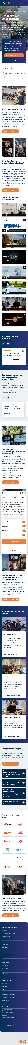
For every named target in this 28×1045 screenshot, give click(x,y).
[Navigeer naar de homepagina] (7, 3)
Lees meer (16, 359)
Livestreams (5, 947)
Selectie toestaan (14, 546)
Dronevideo (5, 941)
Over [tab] (23, 497)
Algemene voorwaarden (8, 997)
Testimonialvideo (6, 936)
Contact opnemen (9, 763)
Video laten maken (11, 11)
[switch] (24, 526)
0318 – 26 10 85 (8, 1010)
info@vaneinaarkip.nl (9, 1012)
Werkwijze (4, 992)
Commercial (5, 965)
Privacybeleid (5, 1000)
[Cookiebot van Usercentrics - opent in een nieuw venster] (20, 493)
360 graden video (6, 974)
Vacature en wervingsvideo (9, 933)
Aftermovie (5, 968)
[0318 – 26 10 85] (24, 1041)
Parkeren (4, 1021)
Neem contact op (11, 55)
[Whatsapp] (20, 1041)
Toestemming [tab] (5, 497)
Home (3, 11)
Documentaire (5, 962)
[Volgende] (8, 343)
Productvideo (5, 939)
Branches (4, 983)
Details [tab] (15, 497)
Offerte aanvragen (9, 131)
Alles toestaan (14, 541)
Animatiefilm (5, 944)
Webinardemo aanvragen (8, 994)
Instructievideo (6, 971)
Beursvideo (5, 960)
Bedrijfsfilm (4, 930)
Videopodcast (5, 957)
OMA (3, 1035)
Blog (3, 989)
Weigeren (14, 550)
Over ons (4, 986)
